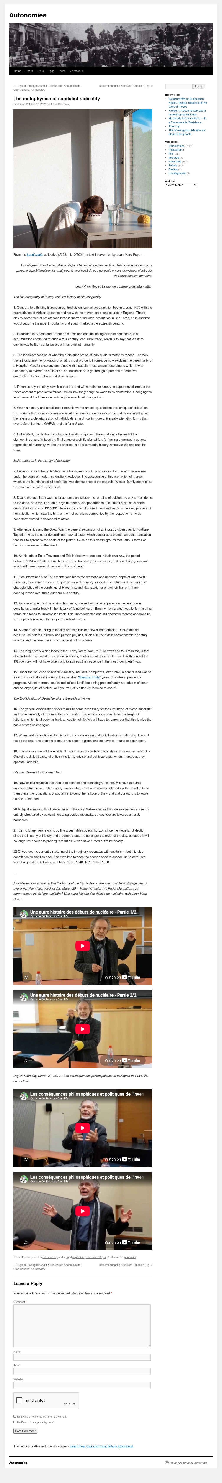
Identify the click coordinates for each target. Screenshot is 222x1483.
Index (62, 71)
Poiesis (173, 165)
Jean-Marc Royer (96, 1257)
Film (171, 153)
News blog (175, 161)
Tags (51, 71)
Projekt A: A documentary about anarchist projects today (187, 112)
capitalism (78, 1257)
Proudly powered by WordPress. (188, 1462)
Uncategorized (177, 173)
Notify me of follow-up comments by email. (42, 1416)
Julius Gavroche (60, 104)
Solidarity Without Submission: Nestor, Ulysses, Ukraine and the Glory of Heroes (188, 102)
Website (18, 1379)
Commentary (50, 1257)
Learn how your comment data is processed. (102, 1446)
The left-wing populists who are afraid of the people (187, 132)
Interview (174, 157)
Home (17, 71)
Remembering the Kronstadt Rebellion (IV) (125, 85)
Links (40, 71)
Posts (29, 71)
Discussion (175, 149)
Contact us (77, 71)
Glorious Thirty (89, 677)
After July (174, 126)
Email (16, 1365)
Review (173, 169)
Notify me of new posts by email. (36, 1422)
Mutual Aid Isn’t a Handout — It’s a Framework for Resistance (188, 120)
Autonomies (28, 14)
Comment (20, 1302)
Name (17, 1351)
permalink (130, 1257)
